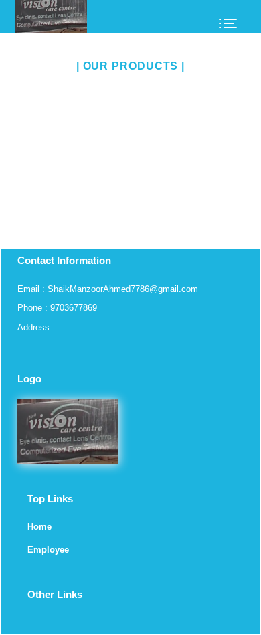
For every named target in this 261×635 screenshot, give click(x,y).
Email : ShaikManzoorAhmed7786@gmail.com (107, 289)
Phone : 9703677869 (57, 308)
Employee (48, 550)
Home (39, 527)
